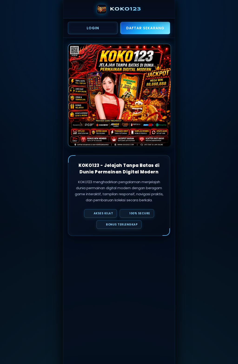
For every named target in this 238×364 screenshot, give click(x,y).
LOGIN (93, 28)
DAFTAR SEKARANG (145, 28)
